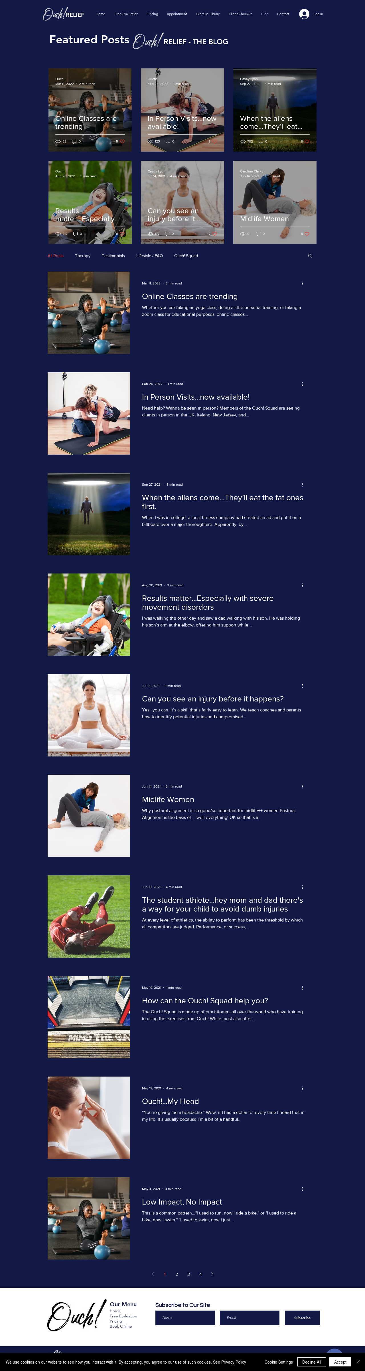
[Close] (358, 1361)
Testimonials (113, 255)
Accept (340, 1362)
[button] (310, 256)
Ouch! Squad (186, 255)
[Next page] (212, 1274)
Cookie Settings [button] (279, 1362)
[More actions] (304, 283)
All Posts (56, 255)
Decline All (311, 1362)
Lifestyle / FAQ (149, 255)
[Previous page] (152, 1274)
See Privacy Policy (229, 1362)
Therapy (82, 255)
